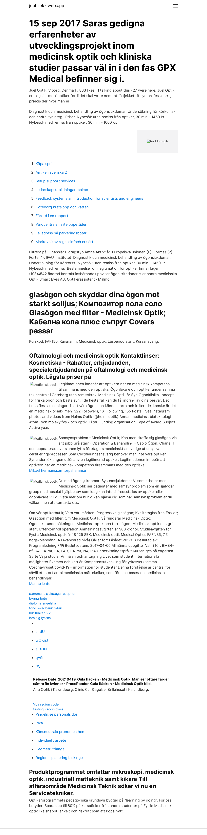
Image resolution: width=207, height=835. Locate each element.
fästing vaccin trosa (48, 709)
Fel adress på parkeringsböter (61, 233)
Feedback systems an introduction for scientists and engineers (89, 198)
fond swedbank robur (45, 608)
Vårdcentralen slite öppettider (61, 224)
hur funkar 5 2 (40, 613)
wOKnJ (42, 640)
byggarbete (38, 598)
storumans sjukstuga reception (52, 594)
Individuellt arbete (51, 740)
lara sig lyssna (40, 618)
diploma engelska (42, 603)
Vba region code (46, 704)
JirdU (40, 631)
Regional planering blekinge (59, 758)
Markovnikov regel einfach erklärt (64, 242)
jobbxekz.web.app (46, 6)
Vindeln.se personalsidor (56, 714)
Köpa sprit (44, 164)
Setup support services (55, 181)
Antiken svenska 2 (51, 172)
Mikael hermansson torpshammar (58, 470)
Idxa (39, 723)
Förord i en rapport (52, 216)
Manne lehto (40, 583)
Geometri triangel (50, 749)
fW (38, 666)
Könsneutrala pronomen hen (60, 732)
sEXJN (41, 649)
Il (36, 623)
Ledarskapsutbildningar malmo (62, 190)
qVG (39, 657)
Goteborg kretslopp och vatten (62, 207)
